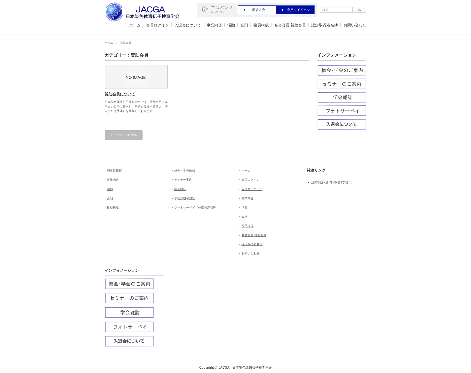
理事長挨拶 (114, 170)
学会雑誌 (180, 189)
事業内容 (214, 25)
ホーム (135, 25)
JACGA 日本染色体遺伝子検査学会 (245, 367)
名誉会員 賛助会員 (290, 25)
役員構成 (261, 25)
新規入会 (258, 10)
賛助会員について (120, 94)
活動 (231, 25)
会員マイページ (298, 10)
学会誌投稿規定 (184, 198)
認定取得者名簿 (324, 25)
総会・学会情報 (184, 170)
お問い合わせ (354, 25)
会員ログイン (157, 25)
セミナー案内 (183, 179)
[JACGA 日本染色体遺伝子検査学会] (143, 21)
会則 (244, 25)
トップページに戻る (123, 135)
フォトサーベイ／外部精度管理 (195, 207)
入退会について (187, 25)
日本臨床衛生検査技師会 (332, 182)
